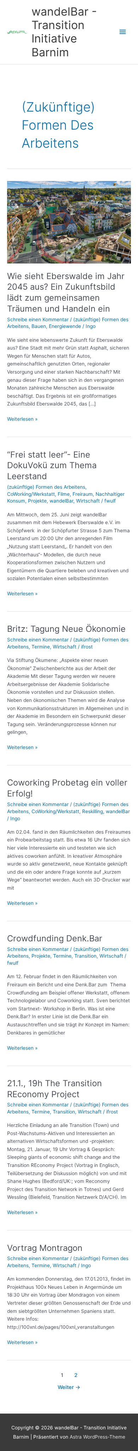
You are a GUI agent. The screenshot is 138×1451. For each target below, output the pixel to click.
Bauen (38, 326)
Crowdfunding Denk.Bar (54, 938)
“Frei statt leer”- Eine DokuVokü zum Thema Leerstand (52, 465)
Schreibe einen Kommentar (38, 319)
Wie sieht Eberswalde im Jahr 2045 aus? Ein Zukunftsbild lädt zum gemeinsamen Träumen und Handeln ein (66, 292)
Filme (64, 494)
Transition (85, 956)
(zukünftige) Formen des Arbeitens (46, 487)
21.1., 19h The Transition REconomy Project (54, 1088)
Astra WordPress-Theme (97, 1437)
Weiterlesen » (22, 419)
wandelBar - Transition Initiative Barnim (64, 32)
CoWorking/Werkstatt (31, 494)
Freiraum (83, 494)
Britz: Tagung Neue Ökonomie (66, 629)
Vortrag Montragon (44, 1248)
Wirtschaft (88, 501)
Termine (40, 647)
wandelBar (61, 501)
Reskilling (92, 811)
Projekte (37, 501)
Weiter (69, 1387)
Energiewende (65, 326)
